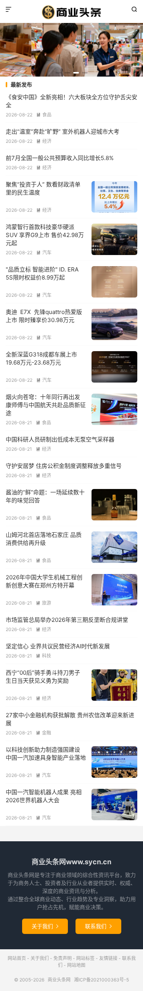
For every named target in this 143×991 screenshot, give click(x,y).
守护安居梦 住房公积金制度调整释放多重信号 (64, 465)
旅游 (43, 603)
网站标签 (85, 958)
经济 (43, 141)
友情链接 (108, 958)
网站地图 (76, 965)
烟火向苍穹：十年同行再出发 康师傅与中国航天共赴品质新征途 (46, 405)
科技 (43, 656)
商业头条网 (71, 12)
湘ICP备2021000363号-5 (101, 980)
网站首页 (17, 958)
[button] (58, 73)
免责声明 (62, 958)
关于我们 (45, 926)
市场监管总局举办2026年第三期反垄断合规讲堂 (67, 619)
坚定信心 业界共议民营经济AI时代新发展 (58, 646)
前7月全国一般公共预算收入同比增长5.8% (60, 158)
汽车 (43, 252)
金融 (43, 733)
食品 (43, 115)
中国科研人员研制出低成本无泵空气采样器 (60, 439)
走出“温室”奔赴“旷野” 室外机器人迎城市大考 (62, 131)
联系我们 (98, 926)
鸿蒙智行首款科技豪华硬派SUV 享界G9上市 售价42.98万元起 (45, 235)
